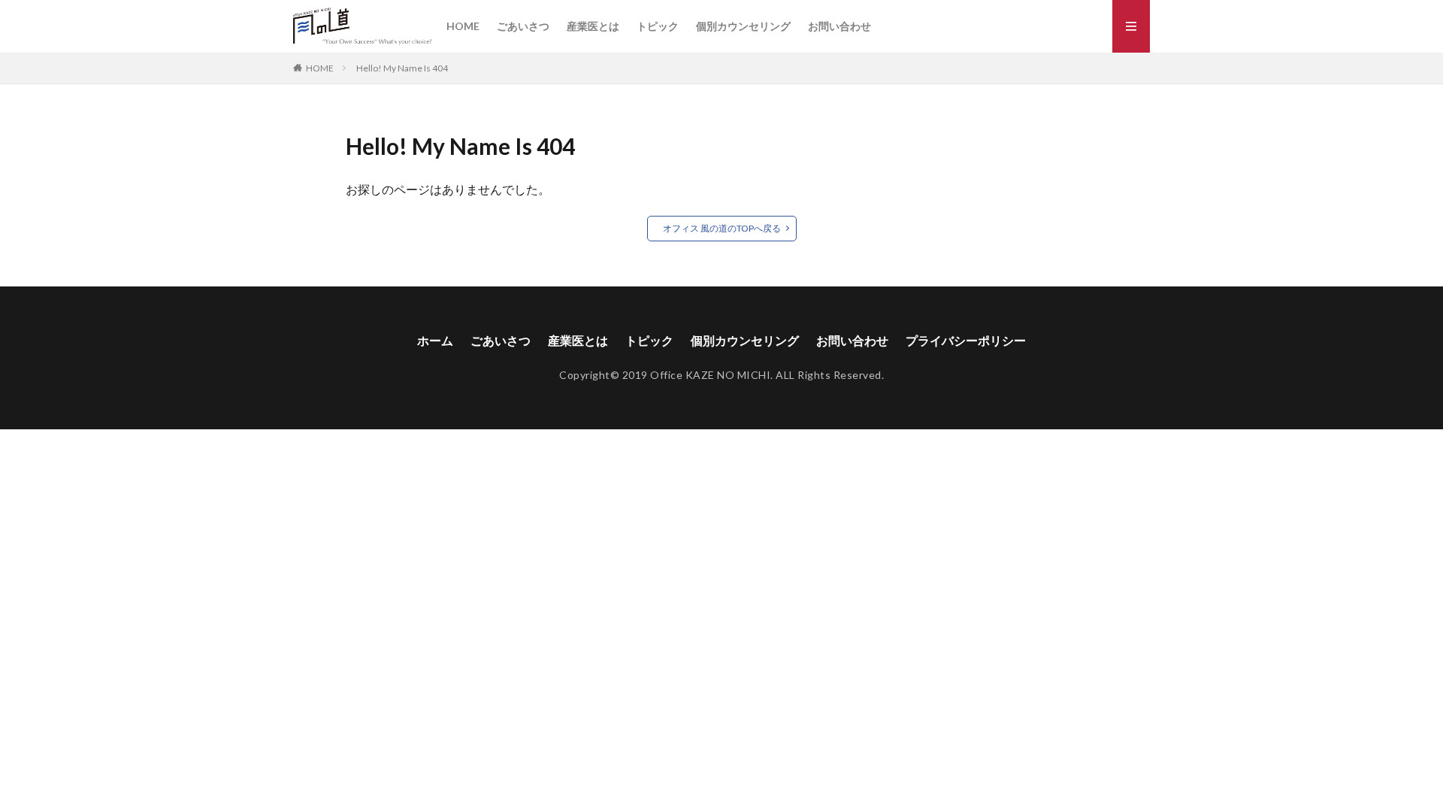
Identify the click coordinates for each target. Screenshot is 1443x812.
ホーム (435, 340)
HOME (462, 26)
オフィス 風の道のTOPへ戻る (722, 228)
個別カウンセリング (743, 26)
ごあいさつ (523, 26)
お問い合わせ (839, 26)
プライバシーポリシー (966, 340)
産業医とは (593, 26)
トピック (658, 26)
